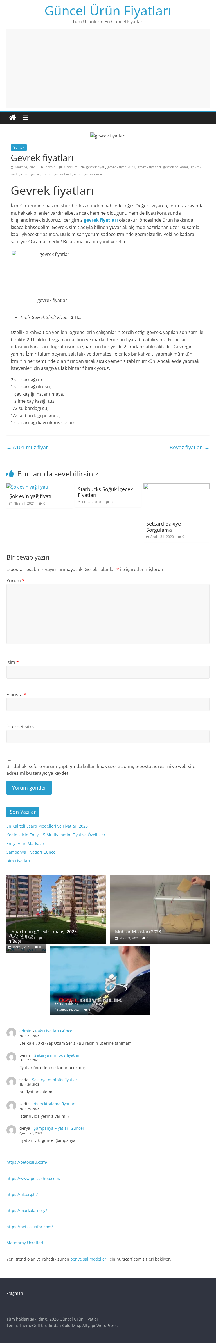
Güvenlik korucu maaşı (79, 1003)
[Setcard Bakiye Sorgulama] (176, 487)
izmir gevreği (31, 174)
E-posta (16, 694)
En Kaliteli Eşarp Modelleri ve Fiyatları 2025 (47, 826)
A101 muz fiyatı (27, 447)
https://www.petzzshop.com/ (33, 1178)
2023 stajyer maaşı (21, 938)
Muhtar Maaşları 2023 (138, 932)
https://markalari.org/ (26, 1210)
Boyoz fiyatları (190, 447)
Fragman (14, 1293)
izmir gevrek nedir (88, 174)
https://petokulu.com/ (26, 1162)
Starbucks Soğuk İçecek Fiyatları (105, 492)
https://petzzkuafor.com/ (29, 1226)
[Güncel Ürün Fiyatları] (12, 118)
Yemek (19, 147)
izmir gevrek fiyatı (58, 174)
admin (51, 166)
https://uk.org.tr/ (22, 1194)
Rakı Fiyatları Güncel (54, 1030)
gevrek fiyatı (95, 166)
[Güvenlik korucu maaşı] (100, 949)
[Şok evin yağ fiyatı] (27, 487)
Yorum (15, 580)
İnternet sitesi (21, 727)
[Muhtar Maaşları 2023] (160, 878)
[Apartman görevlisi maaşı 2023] (56, 878)
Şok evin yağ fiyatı (30, 496)
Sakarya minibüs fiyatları (57, 1055)
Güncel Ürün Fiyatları (108, 10)
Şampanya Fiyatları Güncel (31, 852)
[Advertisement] (108, 68)
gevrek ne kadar (175, 166)
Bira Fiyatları (18, 860)
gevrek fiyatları (149, 166)
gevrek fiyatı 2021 (121, 166)
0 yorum (70, 166)
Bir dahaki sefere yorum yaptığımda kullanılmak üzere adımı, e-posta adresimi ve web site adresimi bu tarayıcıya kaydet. (100, 769)
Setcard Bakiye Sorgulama (163, 526)
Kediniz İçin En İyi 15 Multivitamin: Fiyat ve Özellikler (55, 834)
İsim (12, 662)
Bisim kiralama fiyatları (54, 1103)
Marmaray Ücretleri (24, 1242)
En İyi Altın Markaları (26, 843)
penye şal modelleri (88, 1259)
